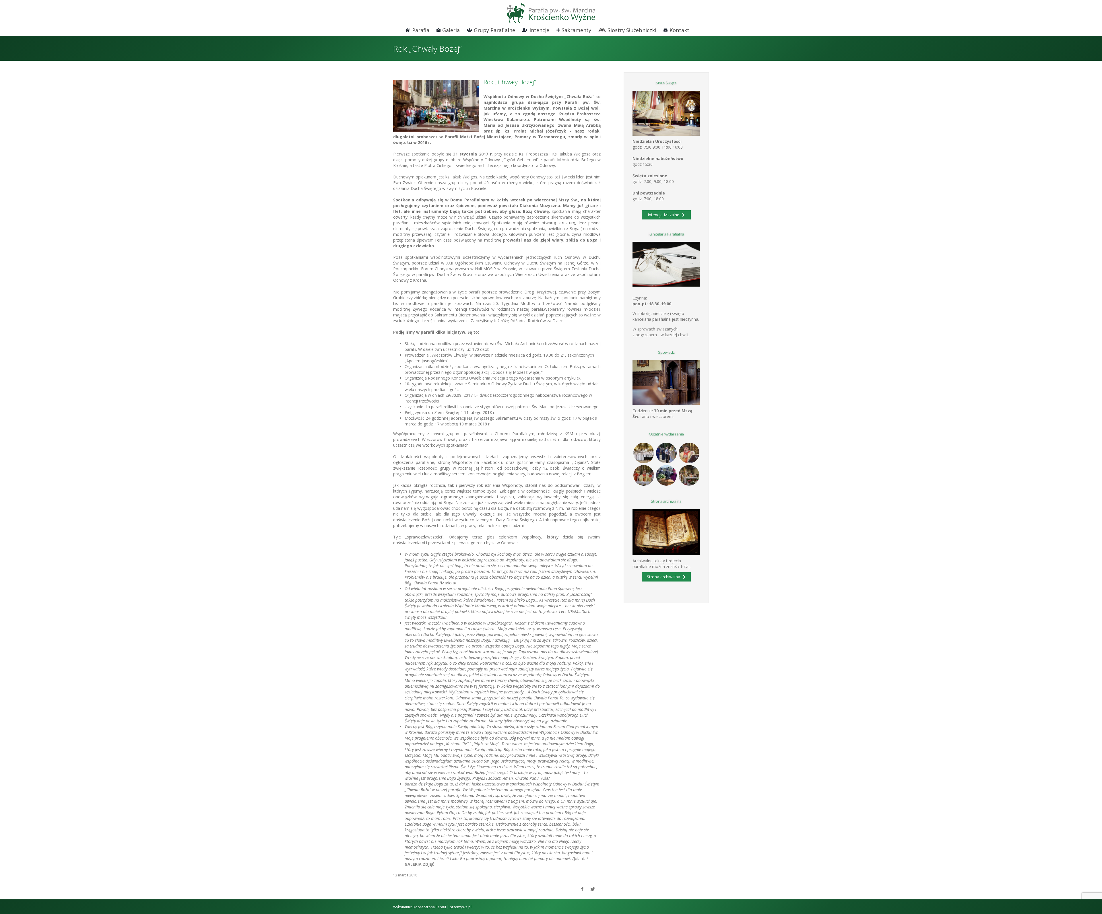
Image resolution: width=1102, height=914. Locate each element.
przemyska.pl (461, 907)
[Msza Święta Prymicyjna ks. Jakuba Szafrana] (643, 475)
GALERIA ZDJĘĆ (419, 864)
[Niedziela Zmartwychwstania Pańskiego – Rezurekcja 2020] (689, 475)
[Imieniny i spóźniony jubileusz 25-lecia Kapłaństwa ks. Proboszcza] (689, 453)
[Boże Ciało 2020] (666, 453)
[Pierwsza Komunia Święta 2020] (643, 453)
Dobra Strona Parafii (429, 907)
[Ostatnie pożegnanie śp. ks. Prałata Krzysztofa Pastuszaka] (666, 475)
